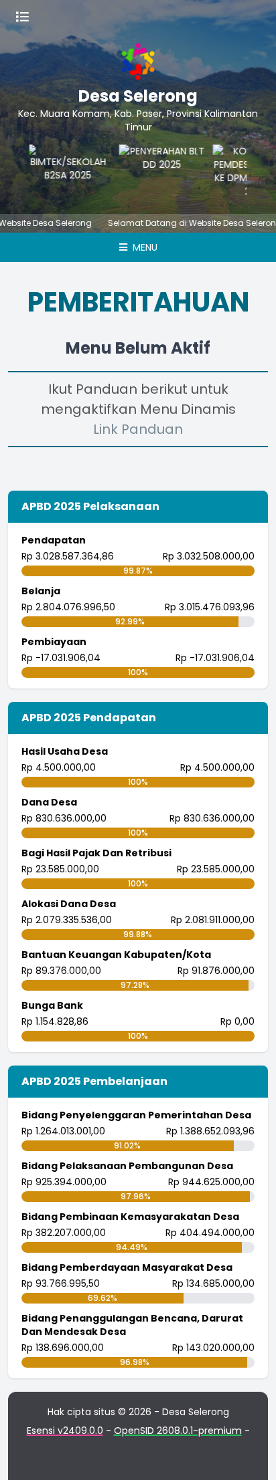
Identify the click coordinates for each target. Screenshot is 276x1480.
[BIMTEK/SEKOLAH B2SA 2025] (64, 171)
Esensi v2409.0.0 (65, 1430)
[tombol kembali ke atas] (249, 1453)
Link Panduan (138, 429)
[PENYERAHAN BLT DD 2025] (157, 171)
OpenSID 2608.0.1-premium (178, 1430)
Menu (143, 247)
